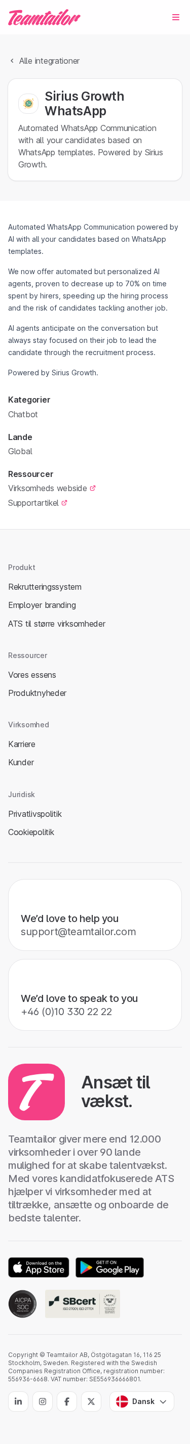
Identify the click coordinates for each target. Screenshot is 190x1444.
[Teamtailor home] (44, 17)
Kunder (20, 762)
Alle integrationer (49, 61)
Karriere (21, 744)
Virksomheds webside (47, 488)
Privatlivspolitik (34, 814)
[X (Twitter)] (91, 1401)
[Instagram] (42, 1401)
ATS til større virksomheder (56, 624)
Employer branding (41, 605)
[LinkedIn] (18, 1401)
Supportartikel (33, 503)
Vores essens (32, 675)
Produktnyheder (37, 693)
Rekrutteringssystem (45, 587)
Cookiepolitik (31, 832)
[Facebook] (67, 1401)
